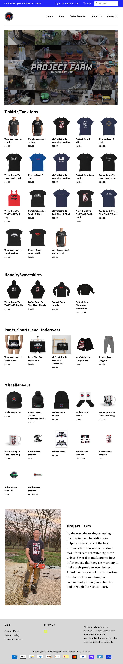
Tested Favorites (78, 16)
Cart (89, 3)
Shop (61, 16)
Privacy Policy (12, 631)
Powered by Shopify (79, 651)
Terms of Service (13, 639)
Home (49, 16)
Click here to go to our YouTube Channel (22, 3)
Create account (72, 3)
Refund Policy (12, 635)
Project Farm (60, 651)
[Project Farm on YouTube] (45, 631)
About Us (97, 16)
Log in (57, 3)
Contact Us (112, 16)
